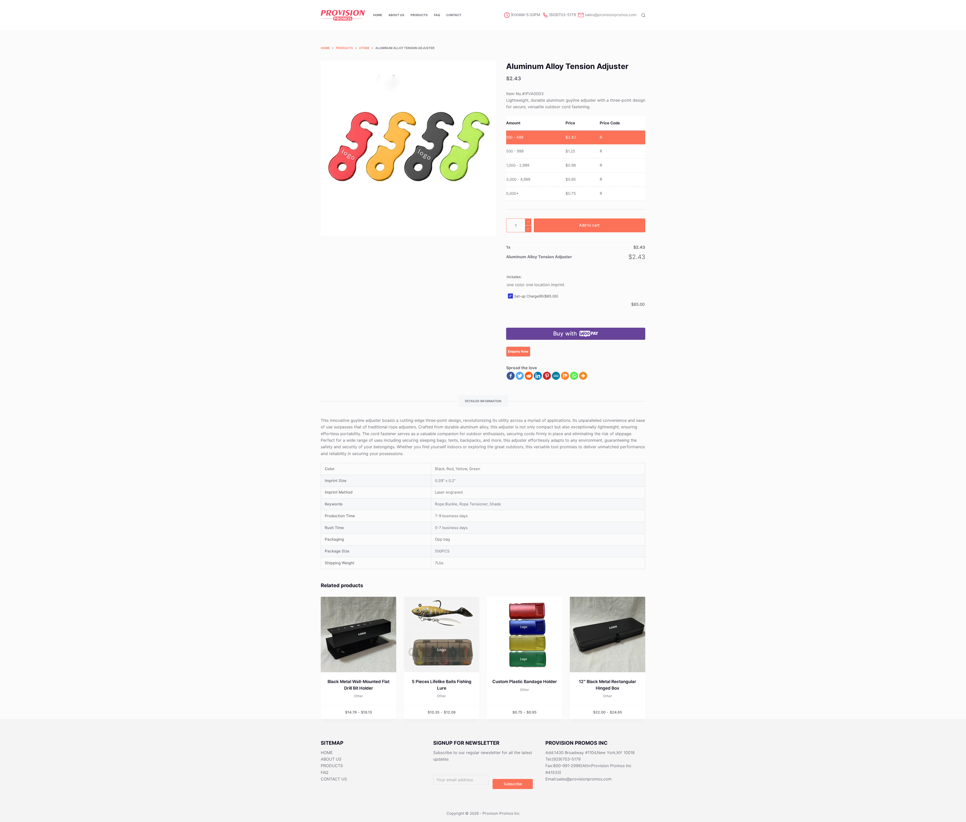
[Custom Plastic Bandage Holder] (524, 634)
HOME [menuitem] (377, 15)
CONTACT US (334, 778)
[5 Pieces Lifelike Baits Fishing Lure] (441, 634)
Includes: (514, 277)
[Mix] (565, 376)
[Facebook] (511, 376)
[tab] (483, 401)
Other (358, 696)
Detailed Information (483, 401)
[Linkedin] (538, 376)
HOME (327, 752)
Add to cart (589, 225)
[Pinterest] (547, 376)
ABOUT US (331, 759)
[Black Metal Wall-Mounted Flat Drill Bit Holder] (358, 634)
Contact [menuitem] (453, 15)
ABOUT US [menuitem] (396, 15)
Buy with (565, 333)
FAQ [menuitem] (437, 15)
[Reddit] (529, 376)
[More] (583, 376)
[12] (607, 634)
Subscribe (513, 783)
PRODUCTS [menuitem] (419, 15)
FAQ (324, 772)
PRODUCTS (332, 765)
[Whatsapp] (574, 376)
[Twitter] (520, 376)
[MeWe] (556, 376)
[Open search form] (643, 15)
